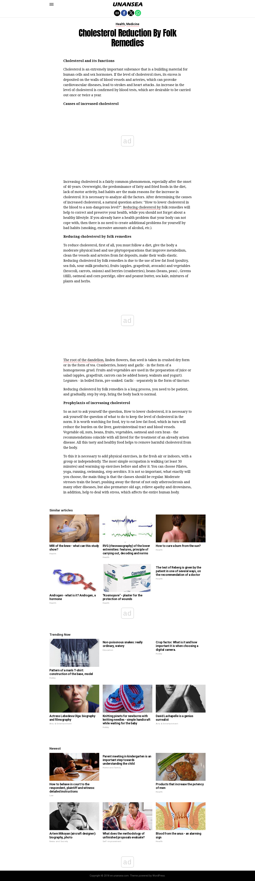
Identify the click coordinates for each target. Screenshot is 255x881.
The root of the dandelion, (83, 359)
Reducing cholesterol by (142, 207)
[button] (51, 4)
